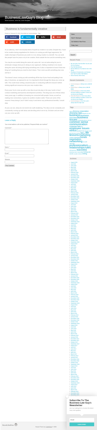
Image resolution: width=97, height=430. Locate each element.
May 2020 (73, 289)
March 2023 (74, 232)
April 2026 (73, 169)
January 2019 (74, 316)
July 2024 (73, 204)
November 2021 (75, 259)
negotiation (75, 139)
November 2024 (75, 198)
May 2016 (73, 371)
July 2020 (73, 286)
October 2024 (74, 199)
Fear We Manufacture (76, 67)
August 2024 (74, 203)
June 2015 (73, 386)
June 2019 (73, 308)
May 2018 (73, 330)
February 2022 (74, 254)
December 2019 (75, 298)
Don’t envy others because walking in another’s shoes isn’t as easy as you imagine (81, 92)
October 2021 (74, 260)
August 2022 (74, 243)
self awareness (72, 150)
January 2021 (74, 276)
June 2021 (73, 267)
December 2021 (75, 257)
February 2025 (74, 193)
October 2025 (74, 179)
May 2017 (73, 350)
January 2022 (74, 255)
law (82, 133)
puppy (89, 145)
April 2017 (73, 352)
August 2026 (74, 162)
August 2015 (74, 384)
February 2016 (74, 376)
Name (7, 147)
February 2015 (74, 391)
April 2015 (73, 388)
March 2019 (74, 313)
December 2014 (75, 393)
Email (7, 153)
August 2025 (74, 182)
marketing (84, 135)
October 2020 (74, 281)
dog (82, 126)
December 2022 (75, 237)
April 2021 (73, 271)
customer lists (75, 126)
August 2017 (74, 345)
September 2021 (75, 262)
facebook (79, 131)
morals (83, 137)
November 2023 (75, 218)
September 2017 (75, 344)
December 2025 (75, 176)
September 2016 (75, 364)
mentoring (76, 137)
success (82, 149)
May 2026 (73, 167)
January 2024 (74, 215)
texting (85, 152)
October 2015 (74, 381)
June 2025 (73, 186)
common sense (78, 121)
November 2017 (75, 340)
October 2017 (74, 342)
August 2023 (74, 223)
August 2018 (74, 325)
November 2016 (75, 361)
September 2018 (75, 323)
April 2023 (73, 230)
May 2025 (73, 187)
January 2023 (74, 235)
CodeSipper (49, 427)
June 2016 (73, 369)
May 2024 (73, 208)
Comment (8, 128)
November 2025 (75, 177)
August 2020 (74, 284)
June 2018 (73, 328)
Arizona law (75, 113)
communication (78, 124)
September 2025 (75, 181)
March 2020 (74, 293)
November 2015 (75, 379)
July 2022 (73, 245)
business (74, 115)
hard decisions (72, 133)
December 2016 (75, 359)
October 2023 (74, 220)
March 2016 (74, 374)
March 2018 (74, 333)
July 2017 (73, 347)
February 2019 (74, 315)
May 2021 (73, 269)
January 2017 (74, 357)
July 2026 (73, 164)
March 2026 (74, 170)
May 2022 (73, 249)
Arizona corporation (81, 111)
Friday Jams (74, 45)
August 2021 (74, 264)
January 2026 (74, 174)
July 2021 (73, 266)
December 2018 (75, 318)
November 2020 (75, 279)
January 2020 (74, 296)
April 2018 (73, 332)
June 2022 (73, 247)
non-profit (85, 141)
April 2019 (73, 311)
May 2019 (73, 310)
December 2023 (75, 216)
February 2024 (74, 213)
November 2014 (75, 394)
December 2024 (75, 196)
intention (78, 133)
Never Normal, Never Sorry (78, 75)
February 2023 (74, 233)
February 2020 (74, 294)
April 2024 (73, 210)
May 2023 (73, 228)
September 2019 (75, 303)
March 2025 (74, 191)
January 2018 (74, 337)
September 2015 (75, 383)
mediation (71, 137)
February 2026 (74, 172)
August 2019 (74, 305)
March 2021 (74, 272)
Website (7, 159)
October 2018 (74, 322)
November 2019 (75, 299)
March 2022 (74, 252)
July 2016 (73, 367)
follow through (85, 131)
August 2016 (74, 366)
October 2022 (74, 240)
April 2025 (73, 189)
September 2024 (75, 201)
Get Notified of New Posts (78, 41)
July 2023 (73, 225)
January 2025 (74, 194)
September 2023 (75, 221)
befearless (84, 113)
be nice (89, 113)
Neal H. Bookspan (76, 38)
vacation (76, 153)
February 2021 (74, 274)
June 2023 (73, 226)
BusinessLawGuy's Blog (24, 17)
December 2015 (75, 378)
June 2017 (73, 349)
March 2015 (74, 389)
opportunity (72, 143)
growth (90, 131)
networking (75, 141)
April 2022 (73, 250)
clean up (89, 120)
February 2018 (74, 335)
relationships (76, 147)
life (84, 133)
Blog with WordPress (8, 425)
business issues (78, 118)
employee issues (79, 128)
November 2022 (75, 238)
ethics (72, 130)
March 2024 (74, 211)
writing (84, 154)
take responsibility (79, 152)
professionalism (78, 145)
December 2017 (75, 338)
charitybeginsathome (82, 120)
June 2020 (73, 288)
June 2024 (73, 206)
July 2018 (73, 327)
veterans (80, 153)
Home (73, 34)
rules (88, 147)
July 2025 (73, 184)
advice (70, 111)
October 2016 (74, 362)
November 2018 (75, 320)
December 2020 (75, 277)
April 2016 (73, 372)
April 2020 (73, 291)
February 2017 (74, 355)
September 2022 (75, 242)
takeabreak (72, 152)
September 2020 (75, 282)
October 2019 (74, 301)
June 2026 (73, 165)
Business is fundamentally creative (26, 28)
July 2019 (73, 306)
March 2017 (74, 354)
